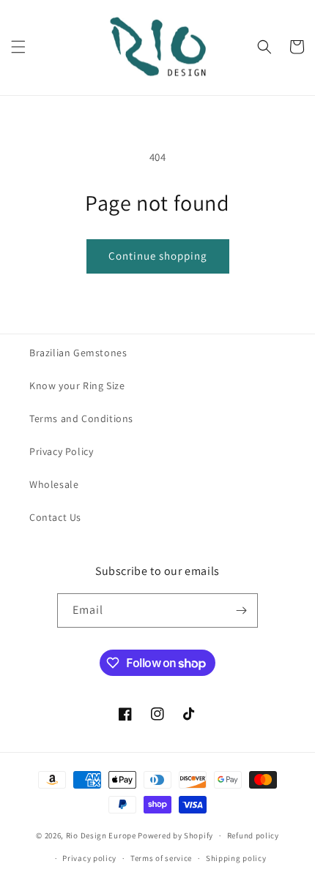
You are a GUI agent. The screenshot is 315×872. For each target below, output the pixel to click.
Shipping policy (236, 858)
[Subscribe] (241, 610)
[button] (18, 47)
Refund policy (253, 835)
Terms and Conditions (81, 418)
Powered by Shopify (175, 835)
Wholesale (53, 484)
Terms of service (161, 858)
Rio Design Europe (101, 835)
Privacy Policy (61, 451)
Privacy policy (89, 858)
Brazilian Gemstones (78, 352)
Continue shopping (157, 256)
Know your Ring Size (77, 385)
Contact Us (55, 517)
